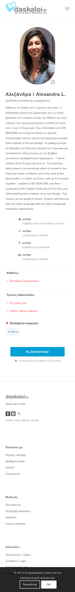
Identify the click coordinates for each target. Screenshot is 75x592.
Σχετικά (10, 467)
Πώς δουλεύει (13, 504)
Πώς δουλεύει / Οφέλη (18, 554)
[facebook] (8, 415)
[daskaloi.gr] (31, 8)
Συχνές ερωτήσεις (15, 523)
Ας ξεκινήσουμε (37, 351)
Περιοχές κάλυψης (16, 455)
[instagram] (13, 415)
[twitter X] (18, 415)
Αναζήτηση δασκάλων (18, 511)
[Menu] (67, 8)
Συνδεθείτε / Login (16, 561)
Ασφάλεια (11, 517)
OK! (49, 584)
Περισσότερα (29, 584)
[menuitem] (67, 8)
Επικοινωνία (13, 473)
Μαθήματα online (15, 461)
